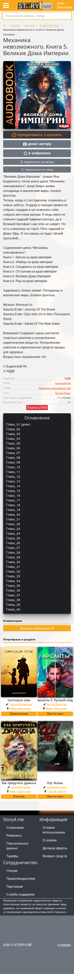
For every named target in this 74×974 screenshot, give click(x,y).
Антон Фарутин (57, 704)
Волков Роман (63, 393)
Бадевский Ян (63, 383)
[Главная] (4, 25)
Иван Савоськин (20, 708)
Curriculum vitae (19, 700)
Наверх (65, 944)
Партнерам (14, 886)
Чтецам (11, 870)
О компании (15, 827)
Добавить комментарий (35, 628)
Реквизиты (14, 835)
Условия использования (54, 829)
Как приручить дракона (19, 783)
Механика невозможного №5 (55, 388)
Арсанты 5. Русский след (55, 700)
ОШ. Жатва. (55, 783)
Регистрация (64, 7)
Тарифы (12, 856)
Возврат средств (55, 856)
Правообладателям (20, 878)
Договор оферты (55, 848)
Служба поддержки (20, 894)
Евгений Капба (20, 787)
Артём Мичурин (57, 787)
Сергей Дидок (56, 791)
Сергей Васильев (20, 704)
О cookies (50, 840)
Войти (60, 3)
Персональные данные (17, 845)
